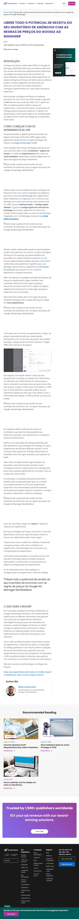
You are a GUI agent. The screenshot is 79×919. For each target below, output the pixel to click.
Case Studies (50, 863)
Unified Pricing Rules (25, 891)
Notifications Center (50, 870)
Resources (49, 3)
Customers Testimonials (50, 859)
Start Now (11, 914)
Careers (36, 868)
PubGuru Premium (23, 856)
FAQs (35, 860)
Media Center (50, 866)
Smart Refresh (25, 885)
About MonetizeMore (38, 854)
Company (39, 3)
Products (22, 3)
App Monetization (25, 876)
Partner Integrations (49, 875)
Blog (11, 12)
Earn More (72, 3)
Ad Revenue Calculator (49, 879)
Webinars (49, 856)
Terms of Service (36, 875)
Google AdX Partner (24, 871)
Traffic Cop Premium (24, 861)
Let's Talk (39, 831)
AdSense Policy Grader (25, 902)
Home (6, 12)
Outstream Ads (25, 898)
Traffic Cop (24, 867)
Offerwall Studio (25, 895)
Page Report (24, 887)
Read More (8, 751)
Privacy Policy (37, 871)
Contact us (37, 857)
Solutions (31, 3)
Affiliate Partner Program (38, 864)
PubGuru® (24, 864)
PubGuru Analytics (23, 881)
